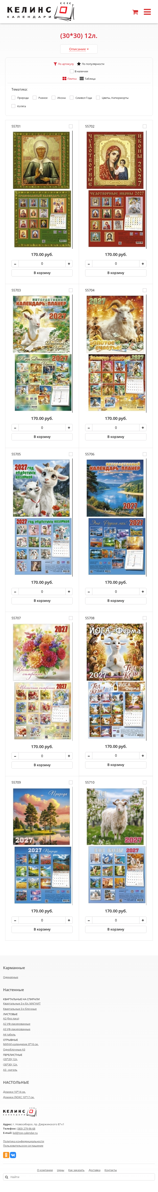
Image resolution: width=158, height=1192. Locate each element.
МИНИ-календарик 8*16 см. (20, 1044)
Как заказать (76, 1170)
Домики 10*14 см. (14, 1092)
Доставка (94, 1170)
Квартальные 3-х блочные (20, 1009)
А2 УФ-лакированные (16, 1024)
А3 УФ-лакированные (16, 1029)
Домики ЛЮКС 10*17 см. (18, 1097)
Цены (60, 1170)
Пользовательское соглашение (23, 1145)
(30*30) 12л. (10, 1064)
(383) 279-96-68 (26, 1128)
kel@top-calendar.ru (25, 1133)
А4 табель (9, 1034)
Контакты (111, 1170)
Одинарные (10, 977)
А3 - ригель (10, 1070)
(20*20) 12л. (10, 1059)
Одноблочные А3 (14, 1049)
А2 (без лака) (11, 1018)
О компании (45, 1170)
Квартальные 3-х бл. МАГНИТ (22, 1003)
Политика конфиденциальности (23, 1141)
